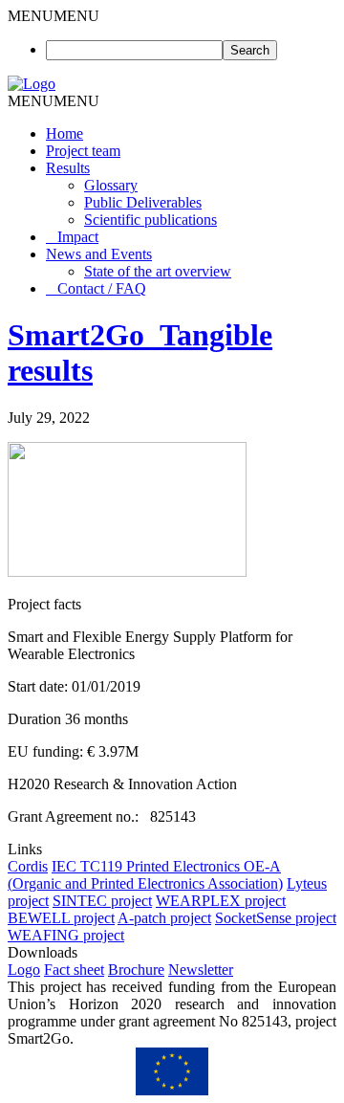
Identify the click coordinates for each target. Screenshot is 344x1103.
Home (64, 133)
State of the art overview (157, 271)
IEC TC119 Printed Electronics (148, 866)
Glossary (111, 185)
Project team (83, 151)
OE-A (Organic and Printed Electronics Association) (145, 875)
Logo (24, 969)
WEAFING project (66, 935)
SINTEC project (102, 901)
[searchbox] (134, 50)
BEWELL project (61, 918)
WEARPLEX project (221, 901)
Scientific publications (150, 219)
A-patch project (164, 918)
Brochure (136, 969)
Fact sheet (74, 969)
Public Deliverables (143, 202)
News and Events (99, 254)
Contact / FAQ (101, 288)
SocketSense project (275, 918)
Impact (77, 237)
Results (68, 168)
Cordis (28, 866)
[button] (53, 16)
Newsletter (200, 969)
